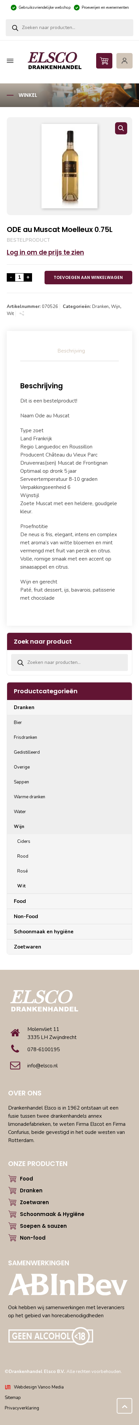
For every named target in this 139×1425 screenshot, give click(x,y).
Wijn (115, 307)
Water (20, 812)
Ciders (23, 841)
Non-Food (26, 916)
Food (20, 901)
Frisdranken (25, 737)
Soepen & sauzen (43, 1225)
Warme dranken (29, 797)
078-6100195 (43, 1049)
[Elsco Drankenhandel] (68, 61)
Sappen (21, 782)
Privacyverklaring (22, 1408)
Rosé (22, 871)
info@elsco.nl (42, 1065)
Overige (22, 767)
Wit (10, 314)
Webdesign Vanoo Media (39, 1387)
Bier (18, 723)
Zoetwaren (27, 946)
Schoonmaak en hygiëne (44, 931)
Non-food (33, 1237)
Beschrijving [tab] (71, 350)
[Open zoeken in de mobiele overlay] (69, 27)
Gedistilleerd (27, 752)
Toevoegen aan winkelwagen (88, 277)
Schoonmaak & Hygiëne (52, 1214)
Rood (22, 856)
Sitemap (13, 1398)
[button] (121, 128)
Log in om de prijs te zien (45, 252)
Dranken (100, 307)
